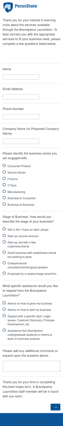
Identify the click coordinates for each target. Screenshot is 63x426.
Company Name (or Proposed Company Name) (31, 130)
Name (7, 69)
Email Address (13, 88)
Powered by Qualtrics (30, 422)
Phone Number (13, 108)
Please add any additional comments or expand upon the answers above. (30, 353)
